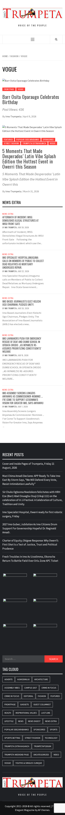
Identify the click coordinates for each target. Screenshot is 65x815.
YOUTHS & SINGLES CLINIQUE (28, 763)
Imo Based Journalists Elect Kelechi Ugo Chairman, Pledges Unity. (21, 303)
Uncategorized (41, 754)
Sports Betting (12, 737)
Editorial (28, 696)
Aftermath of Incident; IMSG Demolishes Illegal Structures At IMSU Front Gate (20, 220)
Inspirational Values (26, 712)
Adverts (8, 679)
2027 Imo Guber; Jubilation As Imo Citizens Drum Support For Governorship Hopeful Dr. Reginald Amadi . (29, 528)
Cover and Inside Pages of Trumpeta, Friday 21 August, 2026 (28, 466)
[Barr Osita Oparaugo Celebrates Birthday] (25, 80)
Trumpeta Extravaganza (34, 143)
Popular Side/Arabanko (27, 139)
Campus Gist (30, 687)
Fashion (42, 696)
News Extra (7, 214)
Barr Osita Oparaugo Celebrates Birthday (30, 99)
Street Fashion (11, 143)
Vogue (21, 89)
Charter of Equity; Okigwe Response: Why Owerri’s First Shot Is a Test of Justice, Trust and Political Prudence (30, 544)
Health (7, 712)
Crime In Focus (48, 687)
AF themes (44, 810)
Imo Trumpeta (14, 116)
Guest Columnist (42, 704)
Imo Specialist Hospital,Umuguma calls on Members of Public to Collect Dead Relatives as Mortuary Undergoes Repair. (23, 262)
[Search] (56, 39)
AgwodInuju (23, 679)
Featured (8, 139)
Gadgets (24, 704)
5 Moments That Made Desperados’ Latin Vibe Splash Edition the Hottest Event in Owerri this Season (29, 158)
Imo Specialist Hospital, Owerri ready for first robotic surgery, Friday (32, 514)
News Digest (34, 721)
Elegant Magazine (25, 810)
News (21, 721)
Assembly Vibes (12, 687)
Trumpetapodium (42, 746)
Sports (53, 729)
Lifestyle (9, 721)
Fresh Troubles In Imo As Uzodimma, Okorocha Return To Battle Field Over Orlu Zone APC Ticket (30, 558)
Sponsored (48, 139)
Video (56, 754)
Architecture (41, 679)
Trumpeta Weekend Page (16, 754)
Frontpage (9, 89)
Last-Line (45, 712)
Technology (51, 737)
